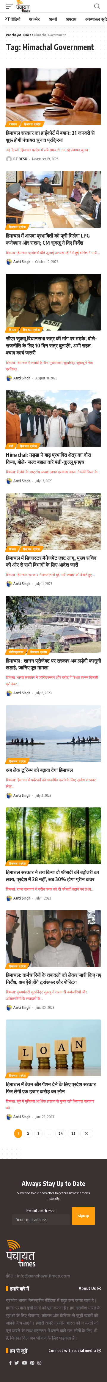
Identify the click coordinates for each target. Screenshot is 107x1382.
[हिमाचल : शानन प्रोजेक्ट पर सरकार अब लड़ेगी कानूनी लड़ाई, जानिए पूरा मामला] (53, 624)
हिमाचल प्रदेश (32, 124)
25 (73, 1133)
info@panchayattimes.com (43, 1276)
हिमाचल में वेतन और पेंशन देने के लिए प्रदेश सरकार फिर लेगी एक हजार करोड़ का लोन (51, 1087)
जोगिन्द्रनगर (16, 652)
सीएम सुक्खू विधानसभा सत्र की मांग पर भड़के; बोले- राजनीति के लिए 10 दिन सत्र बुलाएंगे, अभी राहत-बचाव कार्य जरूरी (51, 345)
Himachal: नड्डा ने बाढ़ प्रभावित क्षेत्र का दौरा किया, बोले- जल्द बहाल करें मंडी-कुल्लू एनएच (48, 458)
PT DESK (20, 159)
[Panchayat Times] (23, 6)
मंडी (11, 446)
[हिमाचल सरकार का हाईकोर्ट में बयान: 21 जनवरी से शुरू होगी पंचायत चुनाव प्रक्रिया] (53, 96)
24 (61, 1133)
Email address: (40, 1210)
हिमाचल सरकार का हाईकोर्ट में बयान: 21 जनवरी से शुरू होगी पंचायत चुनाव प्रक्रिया (50, 136)
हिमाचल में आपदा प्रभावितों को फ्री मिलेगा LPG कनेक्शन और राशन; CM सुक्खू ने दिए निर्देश (48, 239)
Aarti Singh (21, 261)
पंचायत (13, 124)
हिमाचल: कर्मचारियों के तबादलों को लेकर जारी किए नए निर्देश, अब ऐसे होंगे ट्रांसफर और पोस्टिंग (53, 978)
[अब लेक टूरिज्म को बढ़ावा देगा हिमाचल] (53, 733)
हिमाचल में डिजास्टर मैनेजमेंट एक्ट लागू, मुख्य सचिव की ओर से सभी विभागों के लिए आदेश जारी (51, 561)
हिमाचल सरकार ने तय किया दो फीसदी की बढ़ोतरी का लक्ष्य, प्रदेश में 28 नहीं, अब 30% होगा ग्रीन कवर (52, 875)
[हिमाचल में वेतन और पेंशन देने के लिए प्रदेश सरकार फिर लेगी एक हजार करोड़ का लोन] (53, 1047)
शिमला (12, 329)
